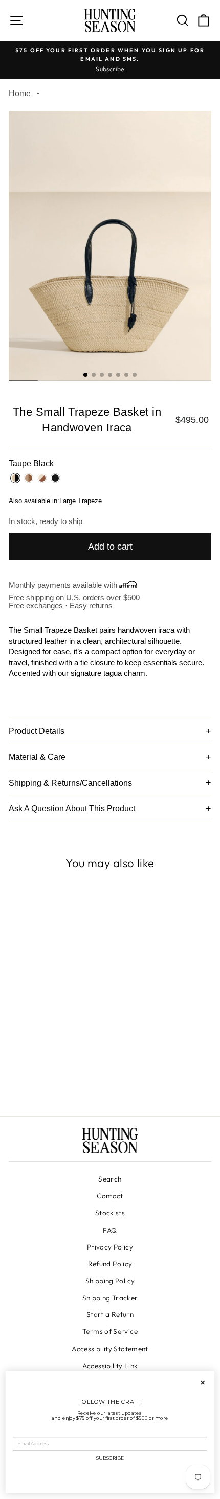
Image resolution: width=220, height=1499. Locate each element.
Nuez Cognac (28, 478)
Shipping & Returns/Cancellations (70, 783)
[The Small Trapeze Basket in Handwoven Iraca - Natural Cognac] (63, 1079)
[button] (85, 375)
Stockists (110, 1212)
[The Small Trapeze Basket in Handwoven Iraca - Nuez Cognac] (51, 1079)
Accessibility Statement (110, 1348)
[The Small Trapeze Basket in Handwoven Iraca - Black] (75, 1079)
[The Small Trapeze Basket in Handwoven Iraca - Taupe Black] (39, 1079)
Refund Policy (110, 1263)
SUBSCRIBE (110, 1458)
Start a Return (110, 1314)
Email (20, 1432)
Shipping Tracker (110, 1297)
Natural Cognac (42, 478)
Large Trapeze (80, 501)
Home (20, 93)
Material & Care (37, 757)
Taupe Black (15, 478)
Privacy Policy (110, 1247)
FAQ (110, 1230)
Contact (110, 1195)
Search (109, 1179)
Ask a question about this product (72, 808)
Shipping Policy (110, 1280)
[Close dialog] (202, 1383)
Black (55, 478)
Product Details (36, 730)
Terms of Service (110, 1331)
